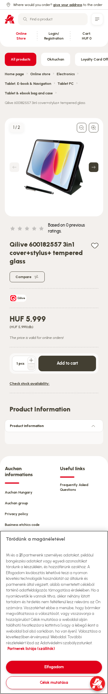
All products (20, 59)
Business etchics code (22, 525)
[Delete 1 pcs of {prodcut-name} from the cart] (31, 366)
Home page (14, 74)
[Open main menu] (97, 19)
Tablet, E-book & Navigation (28, 84)
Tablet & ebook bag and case (29, 93)
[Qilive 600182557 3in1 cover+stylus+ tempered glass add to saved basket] (94, 245)
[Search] (25, 19)
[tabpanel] (54, 436)
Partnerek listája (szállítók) (31, 648)
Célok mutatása (54, 682)
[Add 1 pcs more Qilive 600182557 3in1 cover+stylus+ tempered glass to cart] (31, 360)
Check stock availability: (30, 383)
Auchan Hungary (18, 492)
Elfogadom (54, 667)
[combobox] (53, 19)
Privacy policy (16, 514)
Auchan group (16, 503)
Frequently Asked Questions (74, 487)
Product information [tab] (27, 426)
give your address (67, 5)
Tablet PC (66, 84)
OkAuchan (55, 59)
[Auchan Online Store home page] (9, 19)
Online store (40, 74)
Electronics (66, 74)
